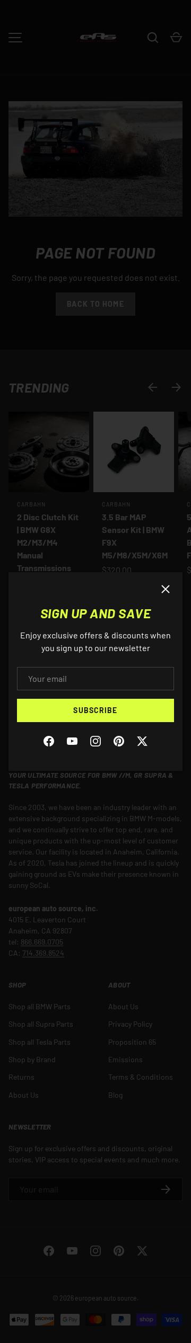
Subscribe (95, 710)
